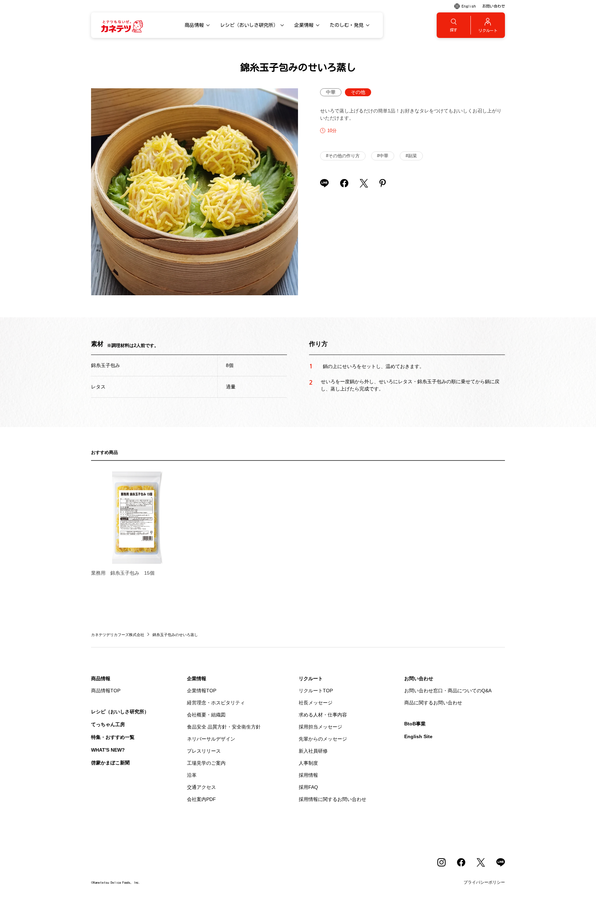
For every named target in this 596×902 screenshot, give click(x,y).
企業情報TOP (201, 690)
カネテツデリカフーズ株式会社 (117, 635)
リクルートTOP (316, 690)
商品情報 (100, 678)
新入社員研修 (313, 751)
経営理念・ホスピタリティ (216, 702)
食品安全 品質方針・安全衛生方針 (224, 727)
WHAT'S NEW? (108, 750)
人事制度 (308, 763)
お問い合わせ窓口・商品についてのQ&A (447, 690)
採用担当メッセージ (320, 727)
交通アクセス (201, 787)
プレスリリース (204, 751)
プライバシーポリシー (484, 882)
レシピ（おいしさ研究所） (120, 711)
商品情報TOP (105, 690)
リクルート (311, 678)
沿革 (192, 775)
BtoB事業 (415, 723)
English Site (418, 736)
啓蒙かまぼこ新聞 (110, 762)
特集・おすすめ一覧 (113, 737)
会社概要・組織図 (206, 714)
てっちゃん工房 (108, 724)
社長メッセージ (315, 702)
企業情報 (196, 678)
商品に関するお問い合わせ (433, 702)
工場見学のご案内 (206, 763)
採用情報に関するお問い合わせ (332, 799)
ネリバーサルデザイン (211, 739)
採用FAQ (308, 787)
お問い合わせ (418, 678)
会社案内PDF (201, 799)
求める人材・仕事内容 (323, 714)
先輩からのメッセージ (323, 739)
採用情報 (308, 775)
